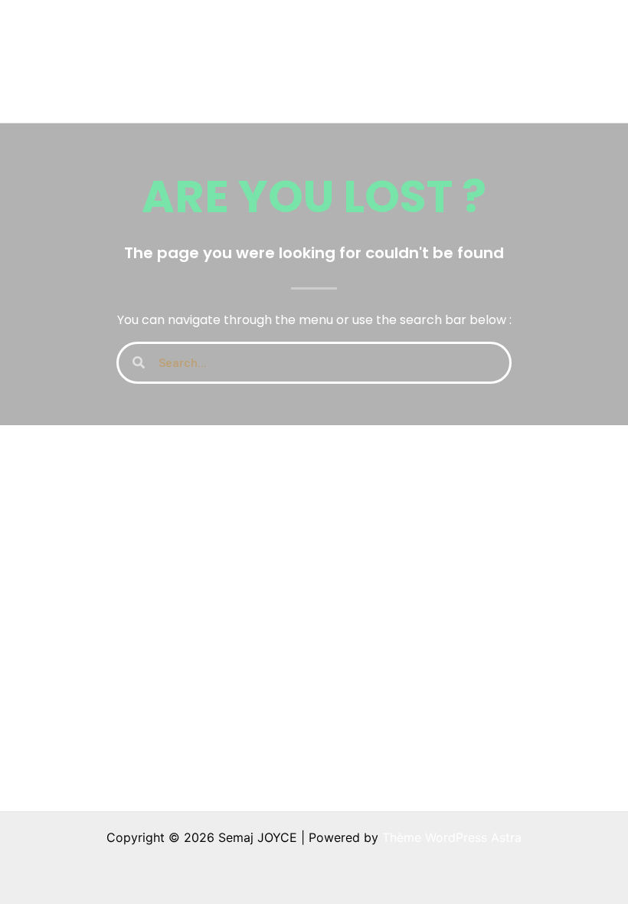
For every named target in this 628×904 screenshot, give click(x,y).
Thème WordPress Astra (452, 837)
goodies (538, 30)
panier (232, 92)
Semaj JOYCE (100, 61)
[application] (330, 30)
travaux (300, 30)
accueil (234, 30)
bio (466, 30)
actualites (390, 30)
